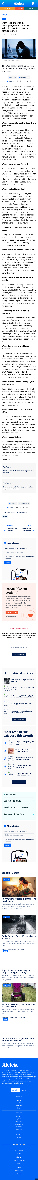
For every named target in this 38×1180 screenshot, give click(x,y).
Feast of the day (12, 800)
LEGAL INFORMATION (19, 1160)
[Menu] (7, 3)
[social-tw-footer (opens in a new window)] (21, 1145)
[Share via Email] (27, 81)
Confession (7, 985)
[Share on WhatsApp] (30, 81)
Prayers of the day (14, 814)
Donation (19, 1127)
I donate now (10, 613)
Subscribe (7, 8)
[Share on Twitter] (24, 81)
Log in (25, 647)
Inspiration (7, 917)
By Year (19, 1138)
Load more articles (19, 719)
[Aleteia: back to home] (19, 3)
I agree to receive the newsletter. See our (20, 557)
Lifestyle (4, 15)
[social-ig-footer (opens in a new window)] (24, 1145)
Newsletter (19, 1116)
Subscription (19, 1124)
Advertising (19, 1129)
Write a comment (19, 654)
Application (19, 1119)
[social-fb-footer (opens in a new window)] (17, 1145)
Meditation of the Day (16, 807)
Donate (18, 8)
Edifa (5, 35)
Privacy (19, 1174)
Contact (19, 1167)
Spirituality (19, 1105)
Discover (19, 1108)
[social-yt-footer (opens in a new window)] (14, 1145)
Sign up (7, 562)
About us (19, 1157)
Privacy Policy (19, 1170)
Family (5, 951)
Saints (5, 516)
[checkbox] (4, 556)
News (19, 1100)
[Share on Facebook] (17, 81)
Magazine (19, 1121)
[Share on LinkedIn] (20, 81)
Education (6, 879)
